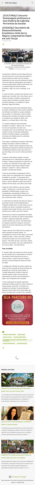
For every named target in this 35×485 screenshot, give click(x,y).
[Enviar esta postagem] (3, 332)
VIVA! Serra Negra (11, 3)
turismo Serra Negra (9, 343)
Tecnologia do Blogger (18, 477)
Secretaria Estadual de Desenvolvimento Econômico (15, 340)
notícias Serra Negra (20, 337)
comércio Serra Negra (9, 334)
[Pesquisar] (32, 3)
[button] (3, 44)
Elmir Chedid (21, 334)
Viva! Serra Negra (22, 343)
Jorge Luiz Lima (7, 337)
